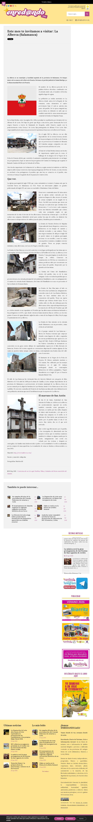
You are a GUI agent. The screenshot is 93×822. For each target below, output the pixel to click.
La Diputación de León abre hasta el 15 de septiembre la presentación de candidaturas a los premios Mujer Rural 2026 (20, 734)
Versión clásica (46, 2)
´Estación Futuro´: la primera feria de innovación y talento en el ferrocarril (75, 558)
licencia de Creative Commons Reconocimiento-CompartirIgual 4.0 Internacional (74, 805)
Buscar (87, 14)
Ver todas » (45, 771)
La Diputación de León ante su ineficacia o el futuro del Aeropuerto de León (52, 498)
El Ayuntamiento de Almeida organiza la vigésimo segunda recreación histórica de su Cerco (22, 508)
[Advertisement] (37, 60)
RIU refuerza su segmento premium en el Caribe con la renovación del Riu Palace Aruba (20, 746)
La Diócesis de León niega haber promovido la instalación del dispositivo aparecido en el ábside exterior (21, 518)
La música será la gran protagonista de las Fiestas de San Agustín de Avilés (20, 756)
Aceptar (59, 818)
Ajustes (81, 818)
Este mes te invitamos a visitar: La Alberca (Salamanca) (32, 33)
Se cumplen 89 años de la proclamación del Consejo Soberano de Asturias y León (21, 499)
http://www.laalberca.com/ (23, 453)
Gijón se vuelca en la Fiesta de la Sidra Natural (51, 507)
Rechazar (70, 818)
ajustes (8, 820)
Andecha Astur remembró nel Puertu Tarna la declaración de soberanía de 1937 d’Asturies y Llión (52, 517)
